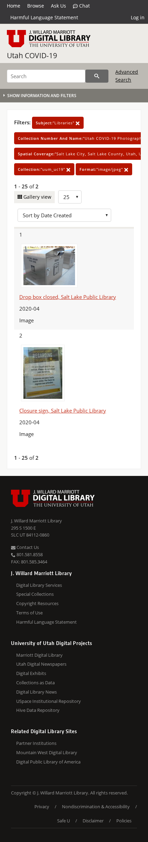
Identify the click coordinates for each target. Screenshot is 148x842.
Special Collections (35, 594)
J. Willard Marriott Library (36, 521)
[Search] (96, 76)
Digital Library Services (39, 585)
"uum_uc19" (42, 169)
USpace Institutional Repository (48, 701)
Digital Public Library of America (48, 762)
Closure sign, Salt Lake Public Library (62, 410)
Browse (35, 5)
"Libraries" (56, 122)
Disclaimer (93, 821)
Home (13, 5)
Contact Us (27, 547)
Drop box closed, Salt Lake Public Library (67, 296)
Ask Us (58, 5)
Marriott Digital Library (39, 655)
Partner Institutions (36, 743)
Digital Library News (36, 692)
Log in (138, 17)
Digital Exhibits (31, 673)
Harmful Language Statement (44, 17)
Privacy (41, 806)
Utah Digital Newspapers (41, 664)
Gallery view (36, 197)
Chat (84, 5)
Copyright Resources (37, 603)
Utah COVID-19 (32, 55)
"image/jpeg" (102, 169)
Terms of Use (29, 613)
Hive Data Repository (38, 710)
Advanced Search (126, 76)
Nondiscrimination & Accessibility (96, 806)
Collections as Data (35, 682)
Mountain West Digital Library (46, 752)
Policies (123, 821)
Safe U (63, 821)
